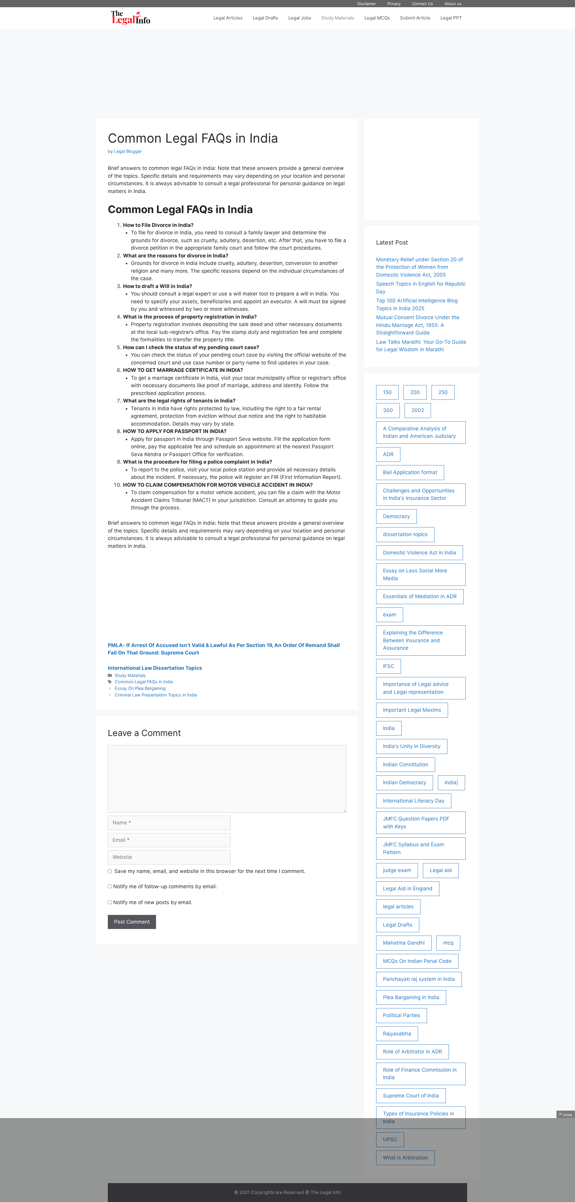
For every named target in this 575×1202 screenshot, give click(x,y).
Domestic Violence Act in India (419, 553)
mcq (448, 943)
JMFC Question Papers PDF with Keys (416, 823)
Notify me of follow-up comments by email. (165, 886)
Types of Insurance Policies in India (418, 1117)
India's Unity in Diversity (412, 746)
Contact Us (422, 3)
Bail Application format (410, 472)
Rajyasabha (397, 1034)
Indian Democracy (404, 782)
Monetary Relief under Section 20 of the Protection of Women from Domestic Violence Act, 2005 (419, 267)
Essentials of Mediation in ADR (420, 596)
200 (415, 392)
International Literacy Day (413, 801)
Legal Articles (228, 18)
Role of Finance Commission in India (420, 1074)
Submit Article (415, 18)
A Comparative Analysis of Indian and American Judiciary (419, 432)
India (389, 728)
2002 (417, 410)
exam (389, 615)
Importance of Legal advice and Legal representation (416, 688)
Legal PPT (451, 18)
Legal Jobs (299, 18)
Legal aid (441, 870)
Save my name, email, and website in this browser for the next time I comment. (209, 871)
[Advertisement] (287, 71)
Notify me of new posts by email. (153, 902)
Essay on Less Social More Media (415, 574)
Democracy (396, 516)
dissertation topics (405, 534)
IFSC (388, 666)
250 (443, 392)
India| (451, 782)
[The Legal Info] (131, 18)
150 (387, 392)
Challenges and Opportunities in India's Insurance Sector (419, 494)
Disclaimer (366, 3)
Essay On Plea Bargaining (140, 688)
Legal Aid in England (407, 889)
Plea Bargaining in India (411, 997)
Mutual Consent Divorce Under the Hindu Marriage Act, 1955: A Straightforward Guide (417, 325)
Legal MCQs (377, 18)
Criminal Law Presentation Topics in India (156, 694)
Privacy (394, 3)
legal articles (398, 907)
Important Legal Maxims (412, 710)
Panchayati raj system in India (419, 979)
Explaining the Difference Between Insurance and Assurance (413, 640)
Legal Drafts (265, 18)
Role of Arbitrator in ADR (412, 1052)
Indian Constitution (405, 764)
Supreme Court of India (411, 1096)
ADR (388, 454)
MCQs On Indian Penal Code (417, 961)
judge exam (397, 870)
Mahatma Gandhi (404, 943)
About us (452, 3)
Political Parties (401, 1015)
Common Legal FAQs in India (144, 681)
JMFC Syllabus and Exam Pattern (413, 848)
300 (388, 410)
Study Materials (337, 18)
